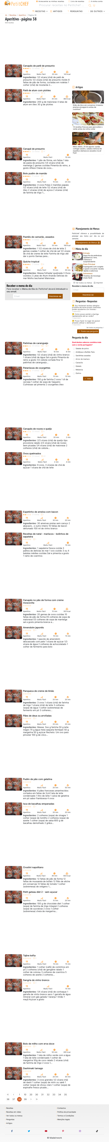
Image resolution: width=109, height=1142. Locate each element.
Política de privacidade (66, 1112)
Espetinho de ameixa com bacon (40, 511)
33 (53, 1094)
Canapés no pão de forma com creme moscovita (43, 601)
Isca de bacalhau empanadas (38, 803)
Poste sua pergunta (89, 331)
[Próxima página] (31, 1099)
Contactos (61, 1108)
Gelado (78, 366)
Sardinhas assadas (83, 355)
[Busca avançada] (94, 6)
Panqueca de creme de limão (38, 691)
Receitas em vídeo (13, 1112)
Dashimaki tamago (33, 1068)
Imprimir (99, 283)
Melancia (79, 370)
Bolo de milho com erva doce (38, 1043)
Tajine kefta (29, 955)
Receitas (40, 11)
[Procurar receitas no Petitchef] (90, 5)
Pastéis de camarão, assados (38, 237)
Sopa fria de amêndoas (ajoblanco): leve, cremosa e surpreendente (92, 258)
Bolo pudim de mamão (35, 173)
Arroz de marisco (83, 359)
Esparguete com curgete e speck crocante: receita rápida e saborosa (93, 269)
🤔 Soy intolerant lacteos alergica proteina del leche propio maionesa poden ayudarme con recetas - (86, 307)
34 (59, 1094)
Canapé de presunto (34, 148)
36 (8, 1099)
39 (25, 1099)
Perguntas (76, 11)
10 (25, 1094)
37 (13, 1099)
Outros (78, 373)
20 (31, 1094)
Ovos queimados (32, 453)
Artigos (57, 11)
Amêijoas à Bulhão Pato (85, 352)
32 (48, 1094)
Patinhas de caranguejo (35, 343)
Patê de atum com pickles (37, 90)
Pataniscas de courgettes (36, 368)
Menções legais (63, 1119)
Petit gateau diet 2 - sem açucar (40, 892)
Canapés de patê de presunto (39, 65)
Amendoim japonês (33, 627)
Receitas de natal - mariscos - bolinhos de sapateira (45, 535)
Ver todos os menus (83, 283)
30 (36, 1094)
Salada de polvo (82, 348)
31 (42, 1094)
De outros (96, 11)
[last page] (36, 1099)
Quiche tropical (31, 261)
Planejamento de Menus (87, 242)
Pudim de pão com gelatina (37, 779)
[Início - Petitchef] (6, 15)
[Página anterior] (13, 1094)
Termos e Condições (65, 1116)
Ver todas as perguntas (94, 327)
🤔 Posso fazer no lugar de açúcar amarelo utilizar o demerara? (86, 322)
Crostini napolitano (33, 867)
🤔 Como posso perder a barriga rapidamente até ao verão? (85, 315)
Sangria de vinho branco (36, 980)
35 (65, 1094)
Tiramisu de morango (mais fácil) (91, 277)
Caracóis (79, 363)
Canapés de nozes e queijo (37, 428)
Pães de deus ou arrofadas (37, 715)
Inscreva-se (55, 296)
